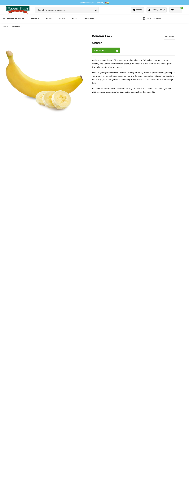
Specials (35, 18)
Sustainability (90, 18)
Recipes (49, 18)
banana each (17, 26)
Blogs (62, 18)
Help (74, 18)
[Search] (96, 10)
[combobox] (64, 10)
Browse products (15, 18)
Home (5, 26)
